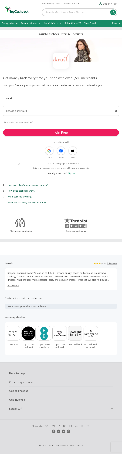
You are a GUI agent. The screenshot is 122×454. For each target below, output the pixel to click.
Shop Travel (90, 23)
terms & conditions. (37, 306)
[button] (71, 3)
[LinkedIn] (63, 431)
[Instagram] (68, 431)
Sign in (71, 173)
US (46, 425)
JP (59, 425)
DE (64, 425)
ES (88, 425)
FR (70, 425)
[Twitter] (58, 431)
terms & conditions (65, 168)
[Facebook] (53, 431)
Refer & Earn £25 (73, 23)
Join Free (61, 132)
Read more (13, 285)
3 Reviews (112, 263)
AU (76, 425)
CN (53, 425)
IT (82, 425)
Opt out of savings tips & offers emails (62, 163)
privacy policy (84, 168)
